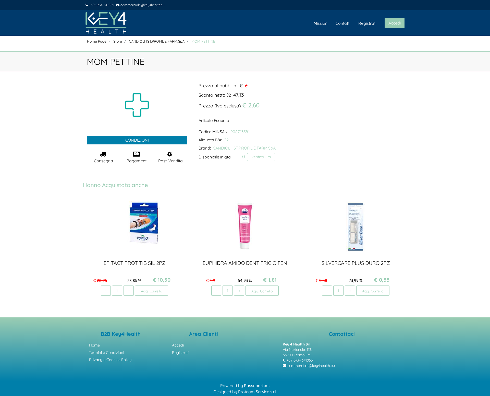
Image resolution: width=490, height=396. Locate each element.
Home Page (96, 41)
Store (117, 41)
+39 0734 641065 (101, 5)
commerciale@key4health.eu (141, 5)
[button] (137, 104)
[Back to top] (479, 384)
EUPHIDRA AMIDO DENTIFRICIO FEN (245, 263)
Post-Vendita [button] (170, 160)
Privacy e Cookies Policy (110, 359)
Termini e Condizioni (106, 352)
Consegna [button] (103, 160)
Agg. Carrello (151, 291)
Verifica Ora (261, 157)
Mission (320, 23)
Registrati (367, 23)
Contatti (343, 23)
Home (94, 345)
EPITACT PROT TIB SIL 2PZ (134, 263)
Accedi (178, 345)
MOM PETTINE (203, 41)
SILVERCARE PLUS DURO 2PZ (355, 263)
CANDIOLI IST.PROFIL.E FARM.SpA (157, 41)
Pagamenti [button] (137, 160)
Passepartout (257, 385)
